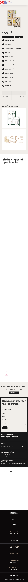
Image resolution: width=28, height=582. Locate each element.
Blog (13, 519)
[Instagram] (17, 575)
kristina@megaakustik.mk (19, 446)
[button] (8, 37)
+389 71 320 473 (6, 454)
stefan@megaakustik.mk (19, 463)
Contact (14, 524)
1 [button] (6, 371)
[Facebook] (14, 575)
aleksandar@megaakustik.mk (8, 456)
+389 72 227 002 (6, 463)
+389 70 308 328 (6, 446)
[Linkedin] (11, 575)
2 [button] (6, 374)
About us (14, 522)
